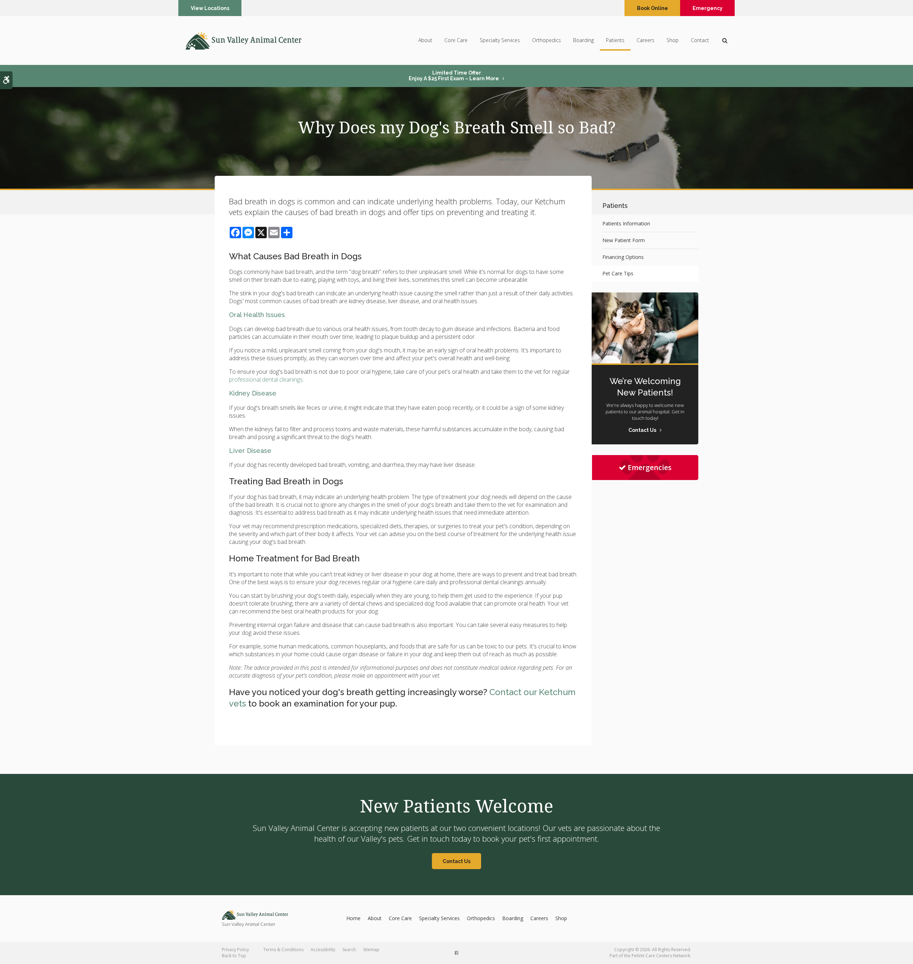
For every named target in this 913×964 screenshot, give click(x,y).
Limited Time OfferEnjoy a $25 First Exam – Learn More (454, 75)
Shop (673, 40)
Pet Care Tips (617, 273)
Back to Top (234, 956)
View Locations (210, 8)
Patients (615, 40)
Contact (700, 40)
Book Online (652, 8)
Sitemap (371, 950)
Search (349, 950)
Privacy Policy (235, 950)
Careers (645, 40)
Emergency (708, 8)
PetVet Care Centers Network (661, 956)
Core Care (456, 40)
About (425, 40)
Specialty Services (500, 40)
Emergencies (650, 467)
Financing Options (623, 257)
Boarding (583, 40)
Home (353, 918)
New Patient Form (623, 240)
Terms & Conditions (283, 950)
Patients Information (626, 223)
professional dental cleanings (266, 379)
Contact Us (456, 861)
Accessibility (323, 950)
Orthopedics (546, 40)
